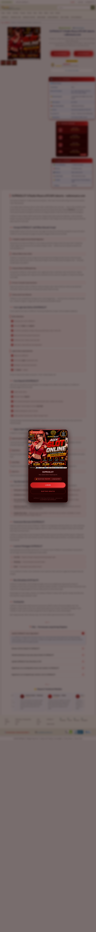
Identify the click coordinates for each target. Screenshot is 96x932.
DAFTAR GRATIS (48, 491)
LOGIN (48, 485)
